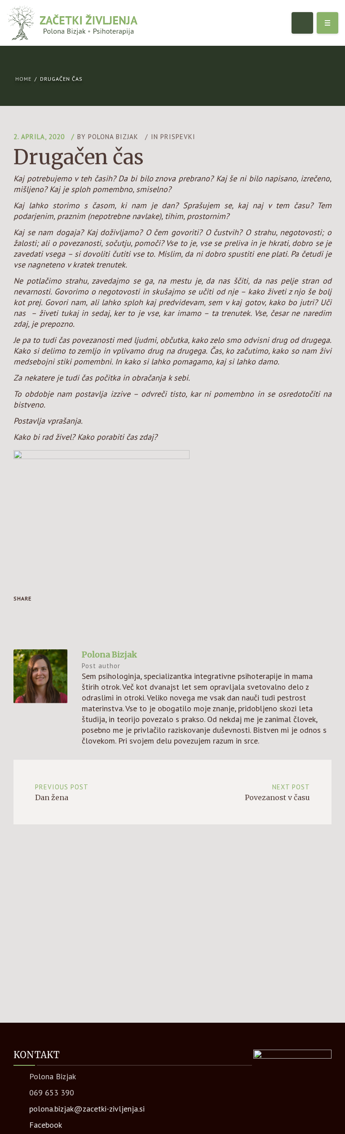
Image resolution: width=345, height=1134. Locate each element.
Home (23, 78)
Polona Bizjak (113, 136)
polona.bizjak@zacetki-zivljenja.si (87, 1108)
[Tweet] (42, 615)
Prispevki (177, 136)
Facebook (45, 1125)
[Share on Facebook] (23, 615)
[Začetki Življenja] (72, 22)
